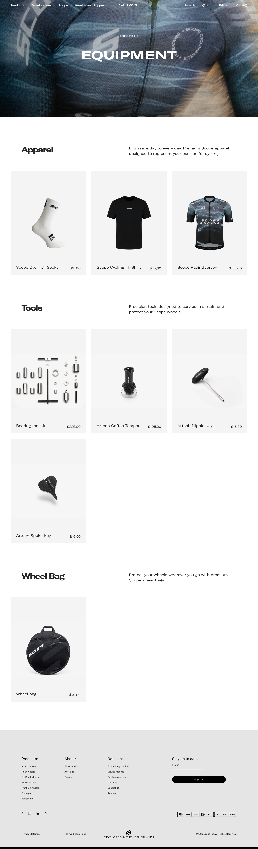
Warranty (112, 782)
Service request (116, 771)
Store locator (71, 766)
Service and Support (90, 5)
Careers (68, 777)
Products (17, 5)
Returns (112, 793)
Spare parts (28, 793)
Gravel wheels (29, 782)
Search (190, 5)
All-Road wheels (30, 777)
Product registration (118, 766)
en (208, 5)
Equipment (27, 798)
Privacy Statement (31, 833)
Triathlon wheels (30, 787)
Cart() (241, 5)
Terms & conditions (76, 833)
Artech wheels (29, 766)
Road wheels (28, 771)
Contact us (113, 787)
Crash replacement (117, 777)
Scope (63, 5)
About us (69, 771)
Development (41, 5)
